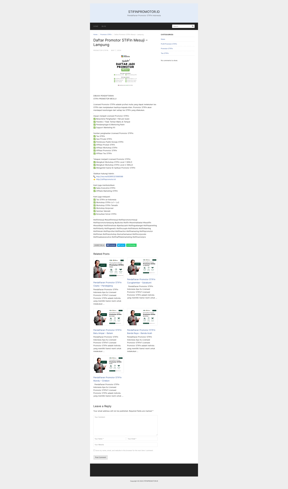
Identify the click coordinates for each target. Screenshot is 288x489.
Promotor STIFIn (106, 34)
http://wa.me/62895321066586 (109, 176)
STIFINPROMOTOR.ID (144, 12)
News (163, 39)
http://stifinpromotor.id (106, 179)
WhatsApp (132, 245)
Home (95, 26)
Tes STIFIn (165, 53)
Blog (104, 26)
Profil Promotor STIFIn (169, 44)
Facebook (112, 245)
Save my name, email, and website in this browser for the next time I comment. (124, 450)
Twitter (122, 245)
